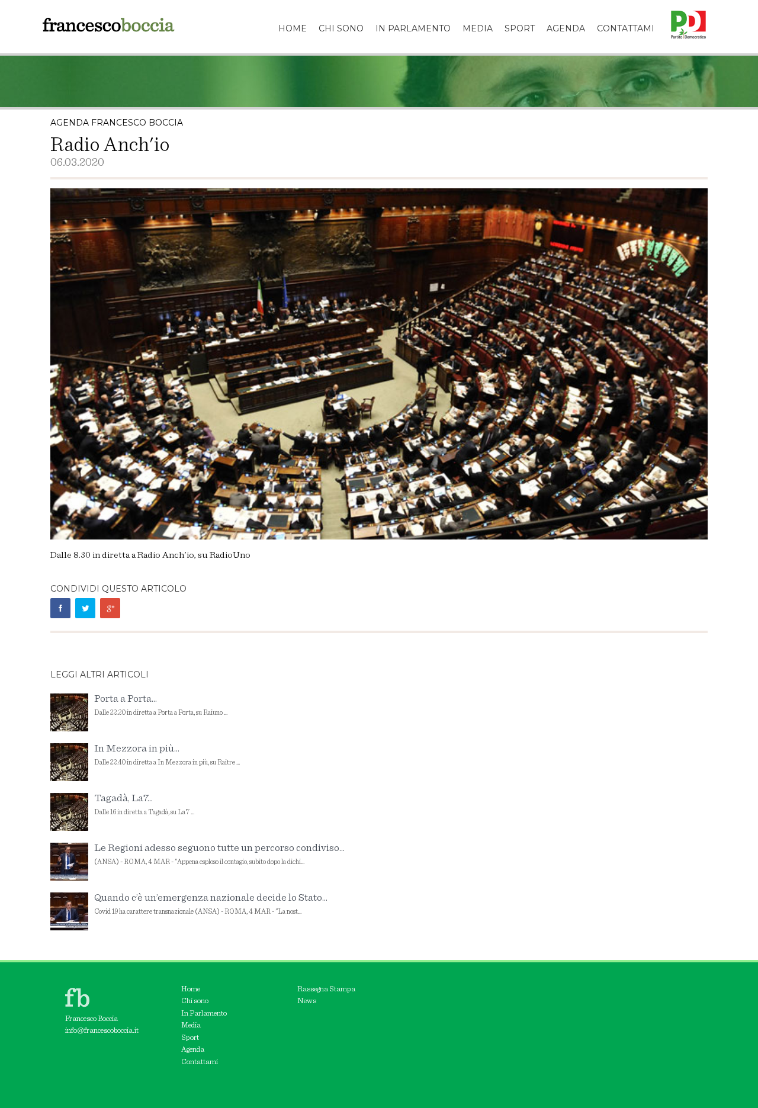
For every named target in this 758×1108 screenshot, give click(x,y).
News (306, 1001)
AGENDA (566, 28)
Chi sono (194, 1001)
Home (190, 989)
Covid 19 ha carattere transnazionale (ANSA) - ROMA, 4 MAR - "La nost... (210, 904)
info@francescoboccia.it (102, 1031)
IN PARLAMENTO (413, 28)
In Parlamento (204, 1013)
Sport (190, 1038)
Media (191, 1025)
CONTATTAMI (625, 28)
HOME (292, 28)
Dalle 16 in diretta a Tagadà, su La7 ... (144, 804)
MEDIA (477, 28)
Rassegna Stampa (326, 989)
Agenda (192, 1050)
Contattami (199, 1062)
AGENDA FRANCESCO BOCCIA (116, 122)
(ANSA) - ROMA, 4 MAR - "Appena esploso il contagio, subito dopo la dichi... (219, 854)
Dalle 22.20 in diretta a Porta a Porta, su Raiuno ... (160, 705)
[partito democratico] (684, 15)
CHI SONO (341, 28)
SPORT (520, 28)
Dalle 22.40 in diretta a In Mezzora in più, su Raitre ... (167, 754)
